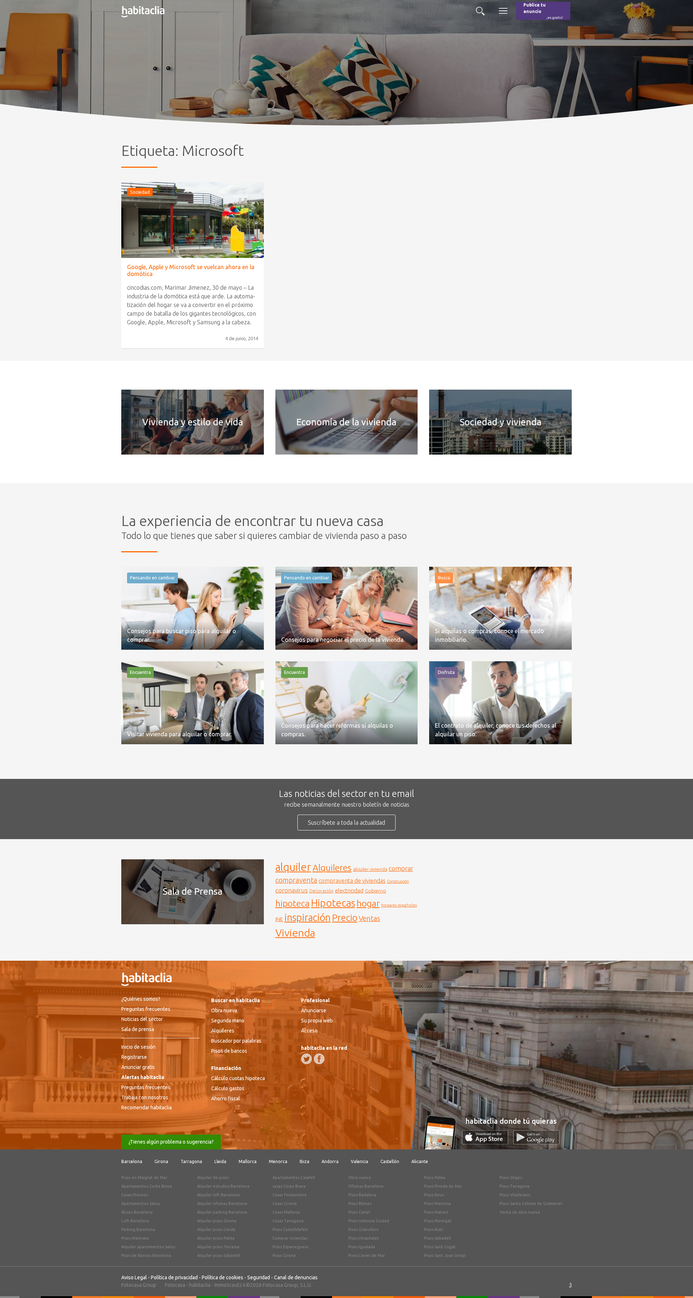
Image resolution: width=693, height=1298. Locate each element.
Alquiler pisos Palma (216, 1238)
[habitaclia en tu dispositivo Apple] (487, 1142)
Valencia (359, 1161)
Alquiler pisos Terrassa (218, 1247)
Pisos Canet (359, 1212)
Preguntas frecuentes (145, 1009)
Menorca (278, 1161)
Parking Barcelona (138, 1229)
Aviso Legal (134, 1277)
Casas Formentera (289, 1195)
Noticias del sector (142, 1019)
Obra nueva (224, 1010)
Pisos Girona (284, 1255)
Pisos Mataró (436, 1212)
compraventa (296, 880)
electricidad (349, 890)
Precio (344, 917)
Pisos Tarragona (514, 1186)
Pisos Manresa (437, 1203)
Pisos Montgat (438, 1221)
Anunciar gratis (138, 1067)
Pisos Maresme (135, 1238)
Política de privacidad (174, 1277)
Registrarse (134, 1057)
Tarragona (191, 1161)
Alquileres (332, 868)
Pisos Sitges (511, 1177)
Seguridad (258, 1277)
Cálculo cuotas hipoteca (238, 1078)
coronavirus (291, 890)
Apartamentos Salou (140, 1203)
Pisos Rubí (433, 1229)
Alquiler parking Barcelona (222, 1212)
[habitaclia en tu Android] (536, 1142)
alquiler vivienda (370, 869)
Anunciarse (313, 1010)
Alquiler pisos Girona (216, 1221)
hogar (368, 903)
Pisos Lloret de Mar (366, 1255)
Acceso (309, 1031)
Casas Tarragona (288, 1221)
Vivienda (295, 932)
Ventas (369, 918)
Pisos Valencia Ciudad (368, 1221)
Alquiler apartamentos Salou (148, 1247)
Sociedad (140, 191)
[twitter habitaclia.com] (306, 1059)
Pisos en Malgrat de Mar (144, 1177)
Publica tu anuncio (543, 11)
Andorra (330, 1161)
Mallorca (248, 1161)
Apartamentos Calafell (294, 1177)
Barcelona (131, 1161)
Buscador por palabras (236, 1041)
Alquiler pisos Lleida (216, 1229)
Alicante (419, 1161)
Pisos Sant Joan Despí (445, 1255)
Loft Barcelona (135, 1221)
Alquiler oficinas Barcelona (222, 1203)
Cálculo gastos (227, 1088)
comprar (401, 868)
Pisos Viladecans (515, 1195)
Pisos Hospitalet (363, 1238)
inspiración (307, 917)
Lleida (220, 1161)
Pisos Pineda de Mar (443, 1186)
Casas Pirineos (134, 1195)
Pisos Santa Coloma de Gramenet (531, 1203)
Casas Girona (285, 1203)
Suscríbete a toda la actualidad (346, 822)
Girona (161, 1161)
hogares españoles (399, 905)
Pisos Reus (434, 1195)
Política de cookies (222, 1277)
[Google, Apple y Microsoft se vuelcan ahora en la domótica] (192, 220)
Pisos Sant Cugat (440, 1247)
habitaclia (199, 1285)
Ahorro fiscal (225, 1098)
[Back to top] (677, 1282)
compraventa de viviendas (352, 880)
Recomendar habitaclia (146, 1107)
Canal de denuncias (296, 1277)
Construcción (398, 881)
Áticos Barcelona (137, 1212)
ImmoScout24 (229, 1285)
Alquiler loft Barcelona (218, 1195)
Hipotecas (333, 902)
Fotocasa (175, 1285)
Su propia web (317, 1020)
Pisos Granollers (363, 1229)
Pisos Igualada (361, 1247)
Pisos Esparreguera (290, 1247)
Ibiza (304, 1161)
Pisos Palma (434, 1177)
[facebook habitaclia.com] (319, 1059)
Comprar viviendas (290, 1238)
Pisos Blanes (359, 1203)
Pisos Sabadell (437, 1238)
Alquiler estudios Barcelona (223, 1186)
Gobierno (375, 891)
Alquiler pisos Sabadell (218, 1255)
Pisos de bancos (229, 1051)
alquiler (293, 867)
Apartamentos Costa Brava (146, 1186)
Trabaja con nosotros (144, 1097)
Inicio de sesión (138, 1047)
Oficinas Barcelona (365, 1186)
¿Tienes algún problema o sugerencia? (171, 1142)
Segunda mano (227, 1020)
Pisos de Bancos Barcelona (146, 1255)
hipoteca (292, 903)
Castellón (389, 1161)
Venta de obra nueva (520, 1212)
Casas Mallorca (286, 1212)
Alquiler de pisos (213, 1177)
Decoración (321, 890)
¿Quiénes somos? (140, 999)
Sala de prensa (137, 1029)
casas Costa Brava (289, 1186)
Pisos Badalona (362, 1195)
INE (279, 919)
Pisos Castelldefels (290, 1229)
